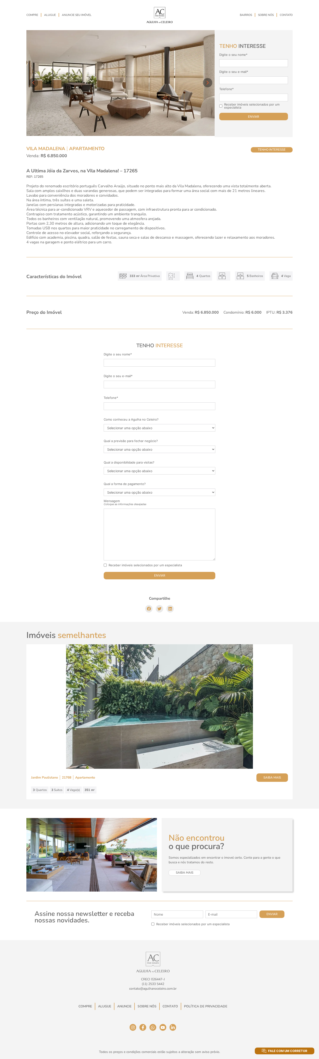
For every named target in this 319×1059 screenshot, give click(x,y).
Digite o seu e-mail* (233, 71)
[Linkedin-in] (173, 1027)
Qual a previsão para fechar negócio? (131, 441)
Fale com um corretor (287, 1051)
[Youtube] (163, 1027)
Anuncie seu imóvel (77, 15)
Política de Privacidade (205, 1006)
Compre (32, 15)
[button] (149, 609)
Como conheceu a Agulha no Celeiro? (131, 419)
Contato (286, 15)
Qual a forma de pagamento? (125, 483)
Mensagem (125, 502)
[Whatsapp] (152, 1027)
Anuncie (124, 1006)
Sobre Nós (266, 15)
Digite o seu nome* (233, 54)
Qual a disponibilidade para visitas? (129, 462)
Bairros (246, 15)
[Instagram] (133, 1027)
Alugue (50, 15)
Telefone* (226, 89)
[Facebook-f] (142, 1027)
